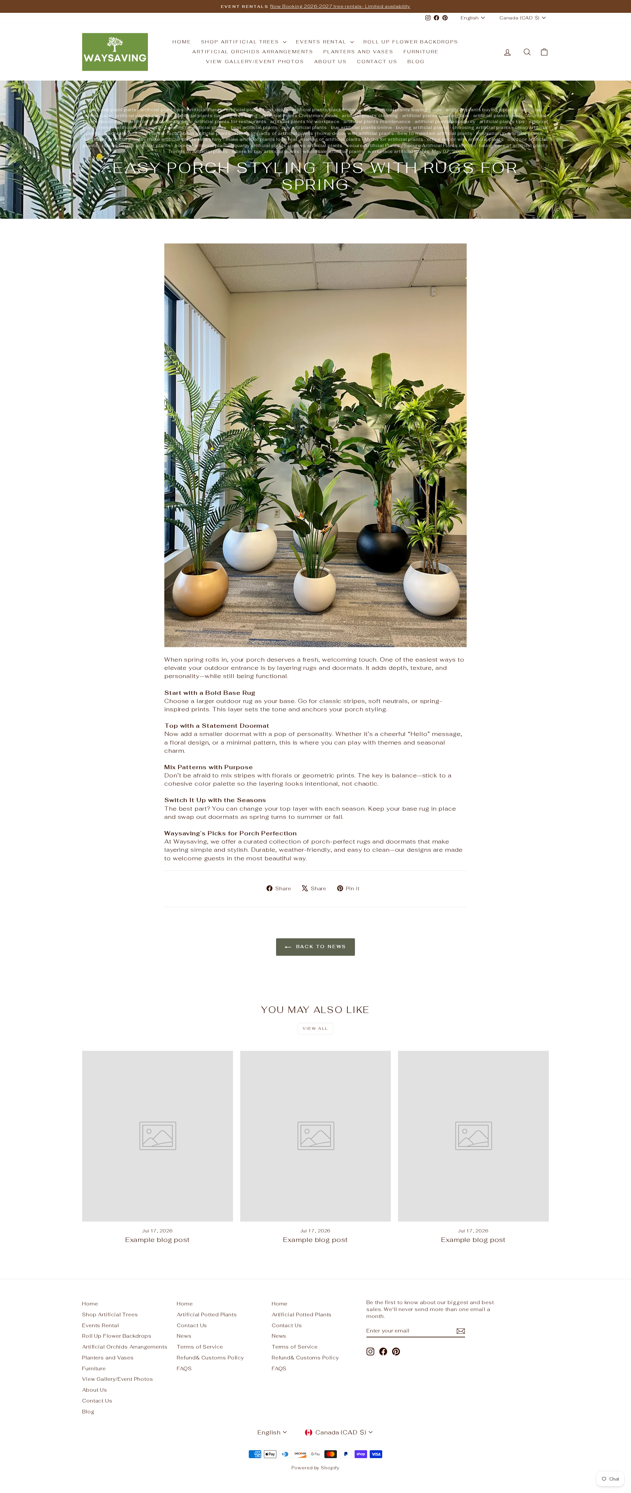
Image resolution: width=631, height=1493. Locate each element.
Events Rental (322, 42)
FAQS (184, 1368)
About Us (330, 61)
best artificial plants (254, 127)
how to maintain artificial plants (435, 133)
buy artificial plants (304, 127)
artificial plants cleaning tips (435, 115)
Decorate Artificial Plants (134, 133)
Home (182, 42)
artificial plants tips (502, 121)
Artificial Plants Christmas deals (300, 115)
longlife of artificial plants (113, 139)
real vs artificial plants (316, 145)
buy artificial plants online (361, 127)
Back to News (320, 946)
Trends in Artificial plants (198, 151)
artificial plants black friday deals (331, 110)
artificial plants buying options (482, 110)
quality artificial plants (260, 145)
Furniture (421, 52)
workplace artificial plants (398, 151)
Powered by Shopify (315, 1468)
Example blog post (157, 1239)
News (184, 1336)
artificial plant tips (161, 110)
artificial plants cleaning (370, 115)
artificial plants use (138, 127)
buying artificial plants (422, 127)
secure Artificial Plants (373, 145)
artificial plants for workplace (304, 121)
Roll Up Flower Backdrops (410, 42)
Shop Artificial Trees (241, 42)
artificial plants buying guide (408, 110)
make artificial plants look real (261, 139)
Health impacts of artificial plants (274, 133)
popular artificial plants (202, 145)
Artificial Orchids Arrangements (253, 52)
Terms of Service (200, 1347)
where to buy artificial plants (265, 151)
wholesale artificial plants (333, 151)
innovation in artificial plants (509, 133)
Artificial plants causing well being (217, 115)
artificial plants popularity (445, 121)
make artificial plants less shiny (184, 139)
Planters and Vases (358, 52)
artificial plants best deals (257, 110)
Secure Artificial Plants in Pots (439, 145)
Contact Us (377, 61)
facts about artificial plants (199, 133)
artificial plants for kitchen (160, 121)
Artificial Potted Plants (207, 1314)
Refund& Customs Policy (210, 1357)
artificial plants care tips (144, 115)
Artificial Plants (204, 110)
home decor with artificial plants (355, 133)
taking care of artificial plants (513, 145)
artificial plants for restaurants (231, 121)
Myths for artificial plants (393, 139)
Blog (416, 61)
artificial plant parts (113, 110)
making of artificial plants (331, 139)
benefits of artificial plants (196, 127)
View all (315, 1028)
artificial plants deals (498, 115)
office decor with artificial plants (465, 139)
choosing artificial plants (481, 127)
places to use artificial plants (136, 145)
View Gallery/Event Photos (255, 61)
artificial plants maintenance (377, 121)
